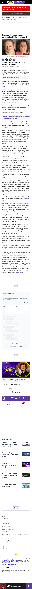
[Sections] (3, 2)
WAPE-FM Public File (7, 529)
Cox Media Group (10, 558)
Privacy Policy (13, 560)
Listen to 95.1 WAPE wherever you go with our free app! (14, 8)
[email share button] (10, 59)
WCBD (4, 86)
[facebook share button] (3, 59)
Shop (15, 19)
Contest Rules (5, 523)
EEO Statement (6, 526)
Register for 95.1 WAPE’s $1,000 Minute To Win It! (9, 465)
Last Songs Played (6, 17)
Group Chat (9, 19)
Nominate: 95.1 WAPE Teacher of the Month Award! (9, 475)
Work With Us (5, 521)
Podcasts (25, 17)
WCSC (28, 198)
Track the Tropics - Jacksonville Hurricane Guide (10, 454)
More (19, 19)
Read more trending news (11, 77)
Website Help (5, 549)
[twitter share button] (6, 59)
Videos (3, 19)
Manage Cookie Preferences (9, 564)
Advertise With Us (7, 541)
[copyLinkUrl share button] (14, 59)
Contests (19, 17)
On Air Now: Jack (16, 374)
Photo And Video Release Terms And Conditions (15, 534)
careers (25, 561)
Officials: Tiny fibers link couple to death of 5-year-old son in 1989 (16, 117)
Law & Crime (22, 141)
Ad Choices (14, 561)
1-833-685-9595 (16, 398)
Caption (26, 53)
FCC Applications (6, 532)
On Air (13, 17)
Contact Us (5, 518)
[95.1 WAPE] (16, 2)
